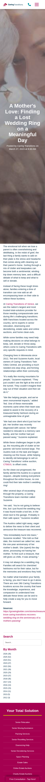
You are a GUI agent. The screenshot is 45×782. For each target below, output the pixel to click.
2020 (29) (7, 672)
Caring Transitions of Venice (20, 304)
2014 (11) (7, 691)
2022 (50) (7, 666)
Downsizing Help (22, 745)
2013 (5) (6, 694)
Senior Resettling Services (22, 739)
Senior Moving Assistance (22, 728)
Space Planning (22, 757)
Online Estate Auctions (22, 768)
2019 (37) (7, 676)
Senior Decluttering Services (22, 751)
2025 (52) (7, 657)
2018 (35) (7, 679)
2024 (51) (7, 660)
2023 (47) (7, 663)
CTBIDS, (7, 464)
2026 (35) (7, 654)
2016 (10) (7, 685)
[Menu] (36, 4)
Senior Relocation (22, 722)
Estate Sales (22, 762)
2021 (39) (7, 669)
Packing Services (22, 734)
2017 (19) (7, 682)
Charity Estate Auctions (22, 774)
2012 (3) (6, 698)
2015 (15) (7, 688)
